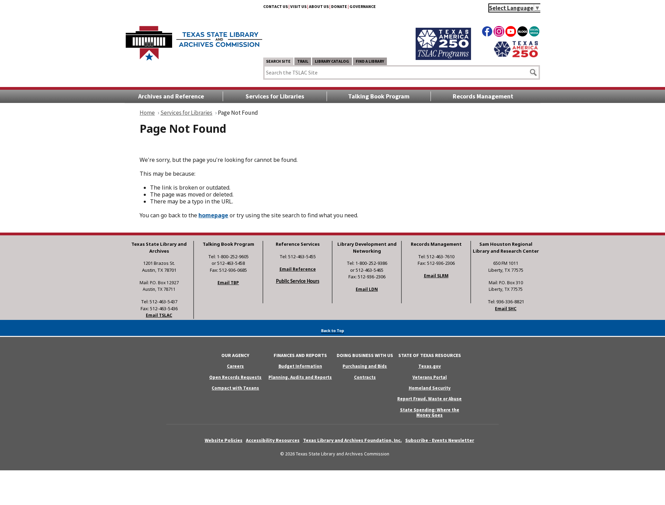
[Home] (194, 40)
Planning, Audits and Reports (300, 377)
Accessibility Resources (273, 440)
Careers (235, 366)
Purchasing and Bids (365, 366)
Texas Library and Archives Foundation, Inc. (352, 440)
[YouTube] (510, 32)
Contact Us (275, 6)
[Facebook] (487, 32)
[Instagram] (499, 32)
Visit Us (298, 6)
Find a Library (370, 61)
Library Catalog (332, 61)
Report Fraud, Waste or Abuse (429, 399)
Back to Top (332, 330)
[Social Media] (534, 32)
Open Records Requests (235, 377)
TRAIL (302, 61)
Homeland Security (430, 388)
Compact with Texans (235, 388)
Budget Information (300, 366)
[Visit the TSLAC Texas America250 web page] (443, 58)
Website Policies (223, 440)
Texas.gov (429, 366)
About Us (319, 6)
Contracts (365, 377)
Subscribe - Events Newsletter (439, 440)
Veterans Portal (430, 377)
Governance (362, 6)
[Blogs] (522, 32)
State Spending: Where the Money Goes (429, 412)
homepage (213, 215)
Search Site (278, 61)
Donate (339, 6)
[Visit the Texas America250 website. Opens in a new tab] (516, 56)
